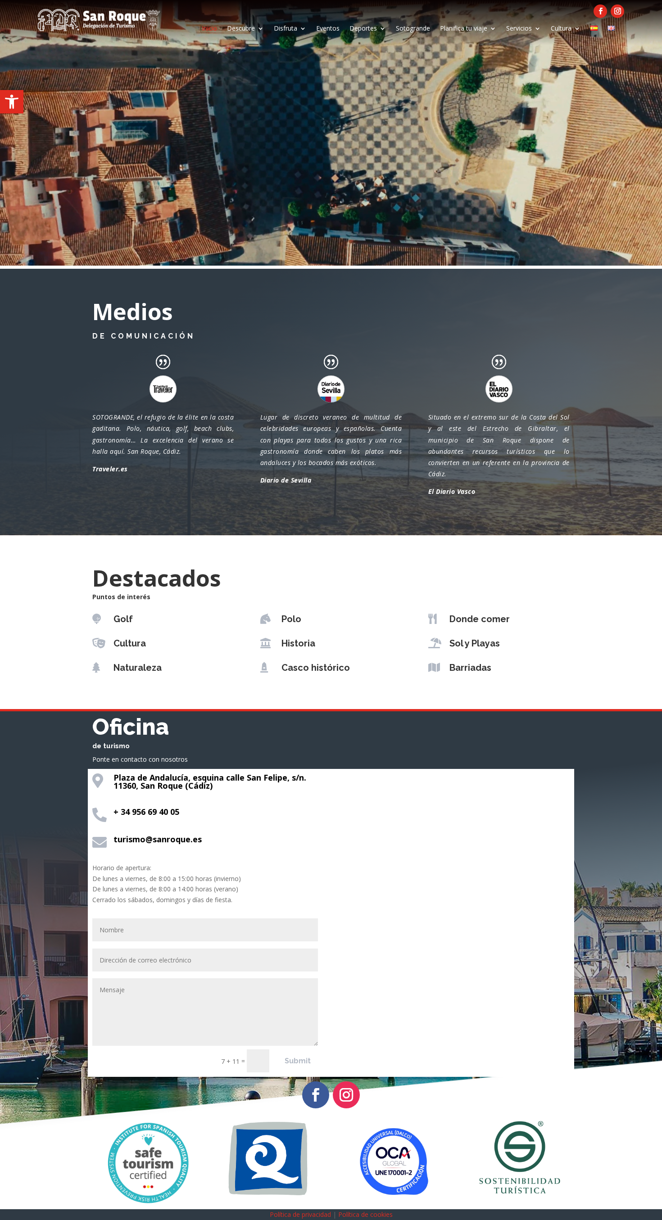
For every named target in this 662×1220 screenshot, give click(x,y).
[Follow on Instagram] (617, 11)
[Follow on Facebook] (600, 11)
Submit (298, 1061)
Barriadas (470, 667)
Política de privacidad (300, 1214)
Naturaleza (137, 667)
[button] (11, 101)
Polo (291, 619)
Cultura (561, 28)
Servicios (519, 28)
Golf (123, 619)
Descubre (241, 28)
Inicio (209, 28)
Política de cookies (365, 1214)
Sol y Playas (474, 643)
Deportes (363, 28)
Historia (298, 643)
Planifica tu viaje (463, 28)
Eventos (328, 28)
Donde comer (479, 619)
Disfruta (285, 28)
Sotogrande (413, 28)
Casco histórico (315, 667)
